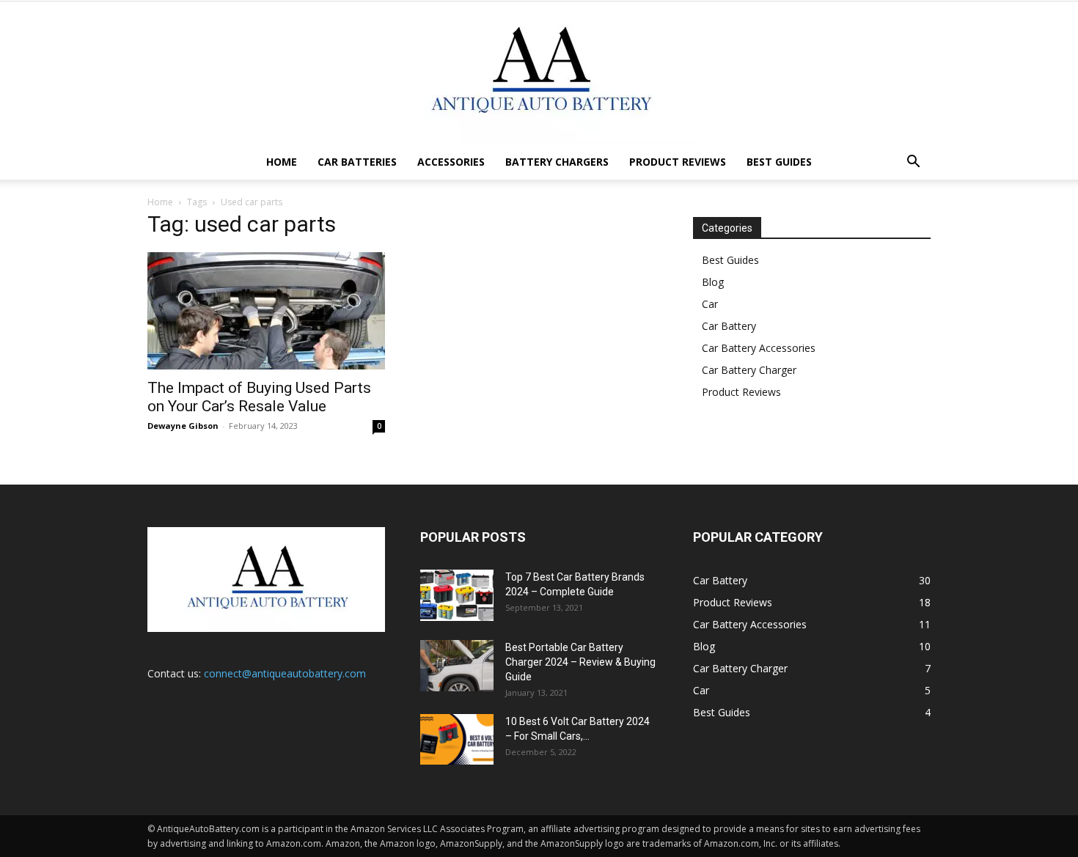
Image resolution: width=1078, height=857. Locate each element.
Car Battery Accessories (758, 348)
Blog (713, 282)
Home (281, 162)
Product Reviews (677, 162)
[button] (913, 163)
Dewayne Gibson (183, 425)
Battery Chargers (557, 162)
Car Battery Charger (749, 370)
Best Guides (779, 162)
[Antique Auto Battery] (539, 72)
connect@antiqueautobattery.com (285, 673)
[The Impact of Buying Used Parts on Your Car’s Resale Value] (266, 310)
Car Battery (729, 326)
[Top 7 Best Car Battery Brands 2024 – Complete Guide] (457, 595)
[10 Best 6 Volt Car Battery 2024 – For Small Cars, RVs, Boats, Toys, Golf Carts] (457, 739)
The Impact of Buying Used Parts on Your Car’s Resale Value (259, 397)
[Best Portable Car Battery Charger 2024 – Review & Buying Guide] (457, 665)
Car (710, 304)
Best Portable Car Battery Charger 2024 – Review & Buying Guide (580, 662)
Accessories (451, 162)
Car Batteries (357, 162)
